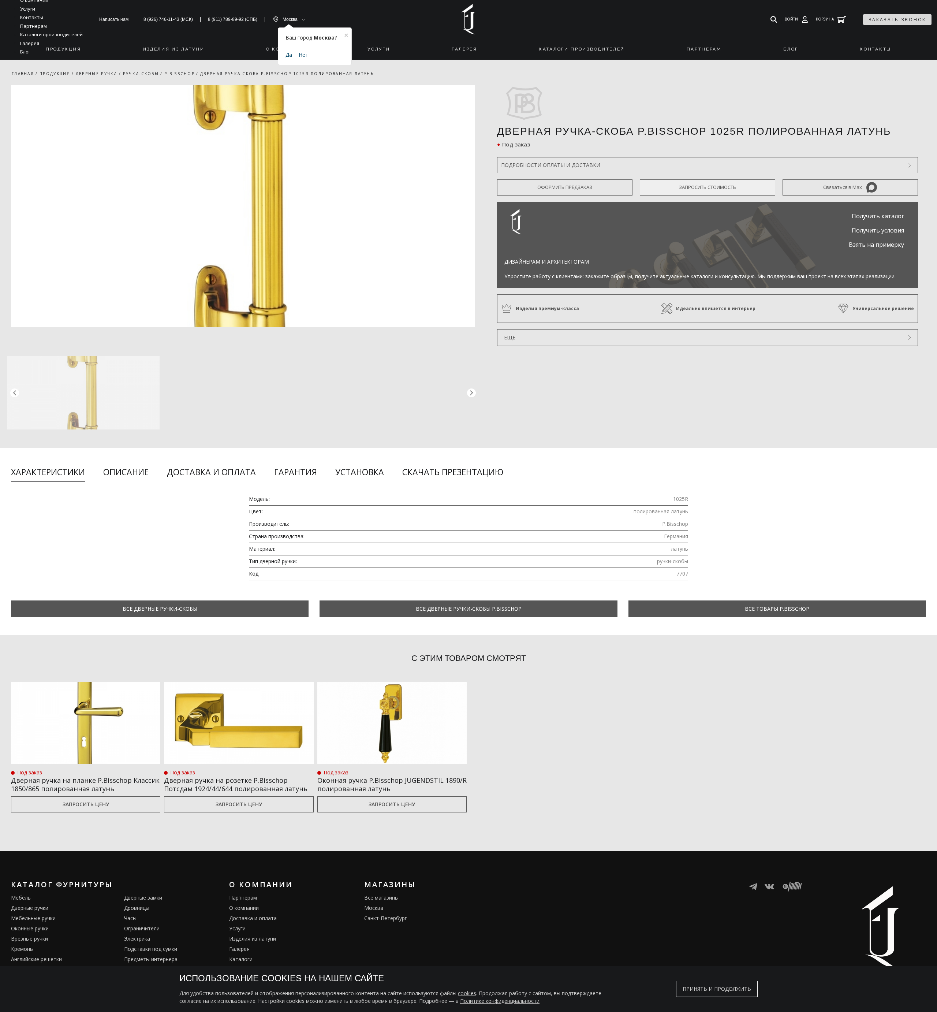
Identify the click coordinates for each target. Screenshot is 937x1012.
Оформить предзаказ (564, 187)
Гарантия (295, 472)
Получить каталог (878, 216)
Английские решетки (36, 959)
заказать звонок (897, 19)
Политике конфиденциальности (500, 1000)
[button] (471, 392)
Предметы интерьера (151, 959)
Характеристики (48, 472)
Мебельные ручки (33, 918)
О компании (244, 907)
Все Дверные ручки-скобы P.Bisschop (469, 608)
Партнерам (243, 897)
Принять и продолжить (717, 988)
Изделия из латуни (252, 938)
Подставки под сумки (150, 948)
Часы (130, 918)
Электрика (137, 938)
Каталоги (241, 959)
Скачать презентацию (452, 472)
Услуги (237, 928)
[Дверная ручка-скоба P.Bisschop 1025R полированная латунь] (243, 206)
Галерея (239, 948)
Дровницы (136, 907)
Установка (359, 472)
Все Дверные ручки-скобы (160, 608)
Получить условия (878, 230)
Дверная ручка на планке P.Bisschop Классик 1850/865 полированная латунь (85, 784)
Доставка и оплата (211, 472)
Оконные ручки (30, 928)
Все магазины (381, 897)
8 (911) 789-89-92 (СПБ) (232, 19)
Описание (126, 472)
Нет (303, 54)
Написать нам (113, 19)
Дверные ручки (29, 907)
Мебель (21, 897)
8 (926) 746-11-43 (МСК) (168, 19)
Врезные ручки (29, 938)
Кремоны (22, 948)
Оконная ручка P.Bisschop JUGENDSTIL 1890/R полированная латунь (392, 784)
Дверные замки (143, 897)
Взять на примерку (876, 245)
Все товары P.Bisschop (777, 608)
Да (288, 54)
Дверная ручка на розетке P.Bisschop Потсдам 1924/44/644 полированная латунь (235, 784)
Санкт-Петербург (385, 918)
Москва (373, 907)
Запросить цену (86, 804)
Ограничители (142, 928)
